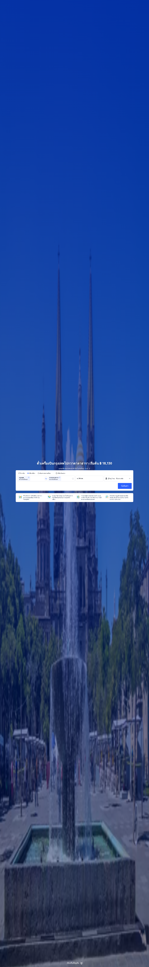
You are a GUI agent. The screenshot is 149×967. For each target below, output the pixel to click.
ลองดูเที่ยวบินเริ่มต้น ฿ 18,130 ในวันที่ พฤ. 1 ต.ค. (73, 468)
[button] (133, 3)
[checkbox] (60, 473)
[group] (31, 478)
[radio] (21, 473)
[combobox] (31, 478)
